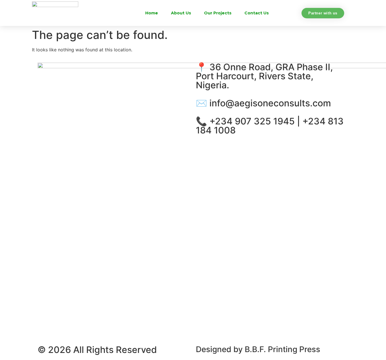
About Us (181, 13)
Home (151, 13)
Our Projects (217, 13)
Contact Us (256, 13)
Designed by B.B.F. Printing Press (258, 349)
